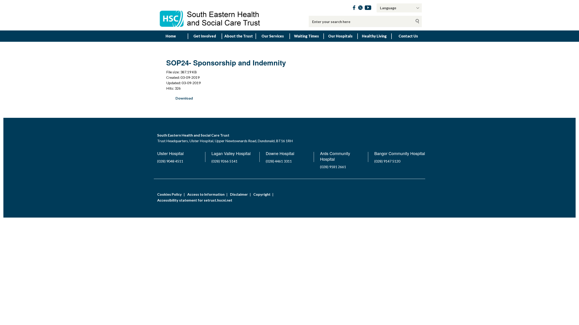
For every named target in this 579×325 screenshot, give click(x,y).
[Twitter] (360, 8)
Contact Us (408, 36)
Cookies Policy (169, 194)
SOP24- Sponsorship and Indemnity (226, 63)
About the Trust (238, 36)
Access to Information (206, 194)
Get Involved (204, 36)
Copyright (262, 194)
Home (171, 36)
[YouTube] (368, 8)
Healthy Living (374, 36)
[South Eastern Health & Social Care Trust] (210, 15)
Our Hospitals (340, 36)
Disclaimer (239, 194)
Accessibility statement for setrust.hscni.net (194, 200)
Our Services (272, 36)
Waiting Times (306, 36)
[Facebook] (354, 8)
